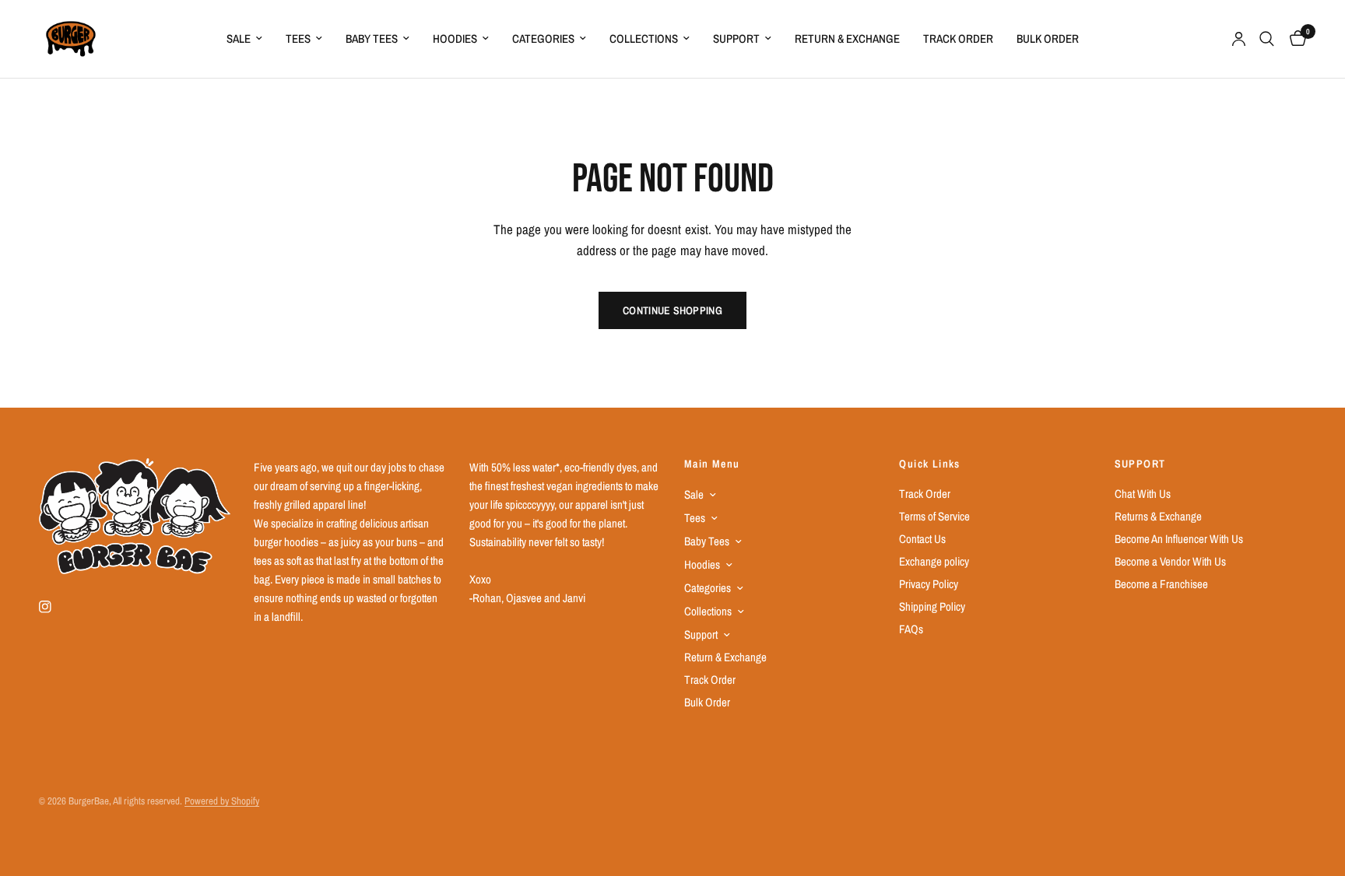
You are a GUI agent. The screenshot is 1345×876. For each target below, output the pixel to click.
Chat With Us (1143, 493)
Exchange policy (934, 561)
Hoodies (455, 38)
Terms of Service (934, 516)
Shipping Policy (932, 606)
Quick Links (929, 463)
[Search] (1267, 39)
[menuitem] (244, 39)
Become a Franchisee (1161, 584)
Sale (239, 38)
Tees (298, 38)
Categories (543, 38)
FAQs (911, 629)
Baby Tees (372, 38)
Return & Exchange (847, 38)
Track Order (958, 38)
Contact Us (922, 539)
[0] (1294, 39)
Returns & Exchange (1158, 516)
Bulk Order (1048, 38)
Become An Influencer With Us (1179, 539)
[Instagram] (56, 607)
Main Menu (712, 463)
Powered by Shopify (221, 801)
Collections (643, 38)
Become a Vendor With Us (1170, 561)
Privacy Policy (928, 584)
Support (736, 38)
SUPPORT (1140, 463)
